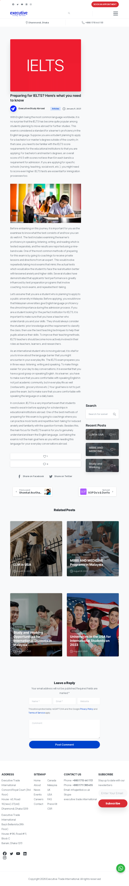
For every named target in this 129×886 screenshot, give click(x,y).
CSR (49, 808)
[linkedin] (26, 4)
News (37, 790)
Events (38, 794)
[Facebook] (13, 4)
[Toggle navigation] (115, 13)
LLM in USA (22, 565)
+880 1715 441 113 (94, 22)
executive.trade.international (80, 799)
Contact (38, 804)
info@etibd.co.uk (80, 790)
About (37, 785)
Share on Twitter (63, 476)
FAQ (49, 799)
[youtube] (22, 4)
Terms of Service (36, 712)
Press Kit (52, 804)
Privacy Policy (86, 709)
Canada (51, 780)
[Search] (69, 13)
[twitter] (17, 4)
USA (49, 794)
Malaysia (52, 785)
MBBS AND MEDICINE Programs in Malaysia (86, 562)
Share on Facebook (33, 476)
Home (37, 780)
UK (48, 790)
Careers (38, 799)
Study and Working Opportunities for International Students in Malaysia (32, 639)
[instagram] (30, 4)
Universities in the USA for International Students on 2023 (90, 641)
